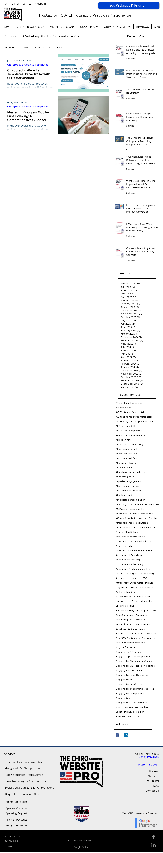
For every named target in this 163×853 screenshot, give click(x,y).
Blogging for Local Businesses (132, 675)
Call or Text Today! (147, 753)
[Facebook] (117, 735)
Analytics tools (124, 546)
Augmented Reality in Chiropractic (135, 587)
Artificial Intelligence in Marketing (135, 573)
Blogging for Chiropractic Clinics (134, 661)
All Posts (9, 47)
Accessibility (137, 509)
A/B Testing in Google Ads (130, 412)
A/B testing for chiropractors (132, 421)
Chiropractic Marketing (36, 47)
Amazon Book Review (144, 527)
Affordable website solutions (132, 522)
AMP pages (122, 509)
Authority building (125, 592)
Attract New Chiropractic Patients (134, 582)
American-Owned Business (130, 536)
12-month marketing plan (129, 403)
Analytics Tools (124, 541)
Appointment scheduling (129, 564)
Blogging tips (123, 698)
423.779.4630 (37, 4)
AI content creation (126, 453)
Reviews (154, 771)
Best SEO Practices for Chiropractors (136, 638)
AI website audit (125, 495)
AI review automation (127, 486)
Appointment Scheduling (129, 555)
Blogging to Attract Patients (131, 702)
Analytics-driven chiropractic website (136, 550)
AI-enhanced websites (146, 504)
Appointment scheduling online (133, 569)
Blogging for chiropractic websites (135, 688)
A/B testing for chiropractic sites (134, 416)
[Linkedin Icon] (153, 845)
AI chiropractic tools (127, 449)
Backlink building (125, 605)
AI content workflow (126, 458)
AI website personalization (130, 499)
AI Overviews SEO (125, 426)
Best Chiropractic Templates (131, 615)
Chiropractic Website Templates (27, 64)
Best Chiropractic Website (130, 619)
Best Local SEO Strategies (130, 629)
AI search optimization (128, 490)
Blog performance (125, 647)
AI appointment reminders (130, 435)
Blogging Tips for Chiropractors (133, 656)
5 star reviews (123, 407)
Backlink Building (144, 601)
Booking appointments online (132, 707)
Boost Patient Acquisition (130, 712)
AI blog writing (124, 440)
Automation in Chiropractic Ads (133, 596)
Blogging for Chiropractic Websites (135, 665)
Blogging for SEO (125, 679)
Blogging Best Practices (129, 652)
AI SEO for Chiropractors (129, 430)
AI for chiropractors (126, 467)
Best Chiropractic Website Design (134, 624)
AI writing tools (124, 504)
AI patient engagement (128, 481)
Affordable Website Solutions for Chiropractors (137, 518)
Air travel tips (123, 527)
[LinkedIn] (126, 735)
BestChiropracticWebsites (130, 642)
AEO (151, 421)
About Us (153, 776)
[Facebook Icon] (153, 837)
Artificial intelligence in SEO (131, 578)
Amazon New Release (127, 532)
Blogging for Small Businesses (132, 684)
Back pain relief (124, 601)
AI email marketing (126, 463)
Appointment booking (128, 559)
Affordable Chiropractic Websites (134, 513)
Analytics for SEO (144, 541)
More (60, 47)
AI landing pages (125, 476)
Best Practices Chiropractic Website (136, 633)
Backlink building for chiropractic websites (137, 610)
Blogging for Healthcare (129, 670)
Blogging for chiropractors (130, 693)
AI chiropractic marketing (130, 444)
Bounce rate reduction (128, 716)
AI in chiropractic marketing (131, 472)
